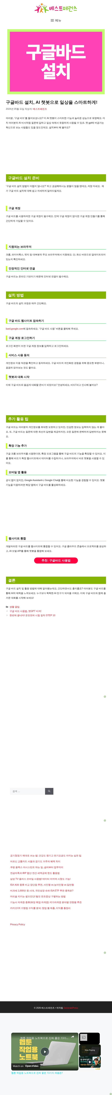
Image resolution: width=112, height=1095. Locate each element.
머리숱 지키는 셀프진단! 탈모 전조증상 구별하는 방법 (38, 896)
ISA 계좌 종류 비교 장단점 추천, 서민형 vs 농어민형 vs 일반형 (42, 885)
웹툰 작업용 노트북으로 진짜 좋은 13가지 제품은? (44, 1038)
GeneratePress (71, 1008)
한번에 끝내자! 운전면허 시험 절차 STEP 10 (32, 615)
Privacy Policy (17, 924)
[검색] (49, 791)
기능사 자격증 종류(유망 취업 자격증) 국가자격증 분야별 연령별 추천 (46, 902)
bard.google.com (14, 328)
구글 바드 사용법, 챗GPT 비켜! (25, 611)
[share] (72, 1036)
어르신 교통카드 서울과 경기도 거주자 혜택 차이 (35, 861)
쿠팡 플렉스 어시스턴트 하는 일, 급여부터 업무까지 (36, 867)
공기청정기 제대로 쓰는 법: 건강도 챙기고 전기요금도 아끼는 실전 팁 (45, 855)
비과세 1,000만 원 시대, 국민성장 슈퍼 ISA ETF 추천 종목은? (41, 890)
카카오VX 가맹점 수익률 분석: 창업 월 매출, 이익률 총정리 (40, 908)
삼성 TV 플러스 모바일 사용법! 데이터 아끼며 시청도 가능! (40, 879)
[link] (16, 1037)
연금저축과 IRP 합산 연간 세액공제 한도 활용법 (35, 873)
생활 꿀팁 (15, 607)
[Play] (90, 1062)
